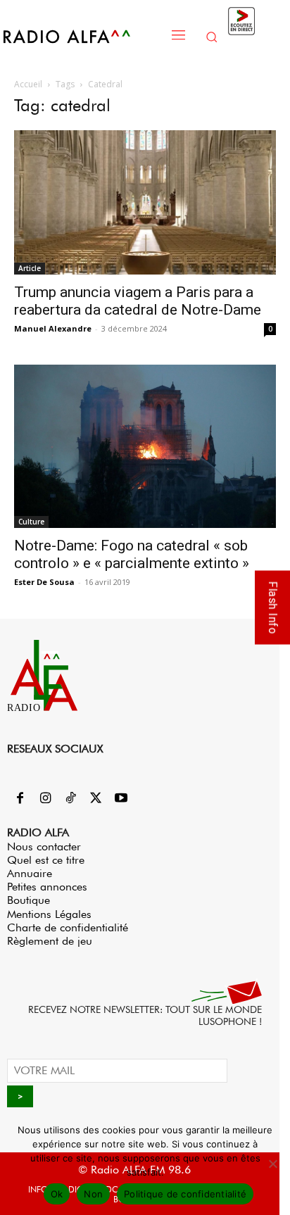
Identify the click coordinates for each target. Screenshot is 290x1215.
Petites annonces (47, 886)
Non (93, 1194)
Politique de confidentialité (185, 1194)
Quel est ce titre (45, 860)
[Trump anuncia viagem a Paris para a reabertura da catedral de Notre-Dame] (145, 202)
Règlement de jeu (49, 941)
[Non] (272, 1164)
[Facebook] (19, 799)
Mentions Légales (49, 914)
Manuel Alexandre (53, 328)
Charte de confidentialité (67, 927)
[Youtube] (121, 799)
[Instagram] (45, 799)
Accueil (28, 84)
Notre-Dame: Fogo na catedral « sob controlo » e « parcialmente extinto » (131, 554)
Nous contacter (44, 846)
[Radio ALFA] (82, 36)
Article (29, 268)
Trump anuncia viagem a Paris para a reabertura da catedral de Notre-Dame (137, 301)
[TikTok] (70, 799)
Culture (31, 522)
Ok (57, 1194)
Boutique (28, 900)
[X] (95, 799)
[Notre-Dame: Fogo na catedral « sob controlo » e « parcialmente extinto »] (145, 447)
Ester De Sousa (44, 582)
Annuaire (29, 873)
